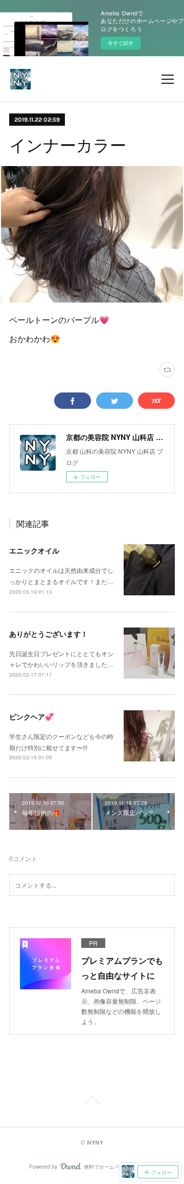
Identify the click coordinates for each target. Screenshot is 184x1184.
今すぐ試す (120, 43)
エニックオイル (34, 550)
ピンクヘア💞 (31, 716)
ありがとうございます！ (48, 634)
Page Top (92, 1101)
